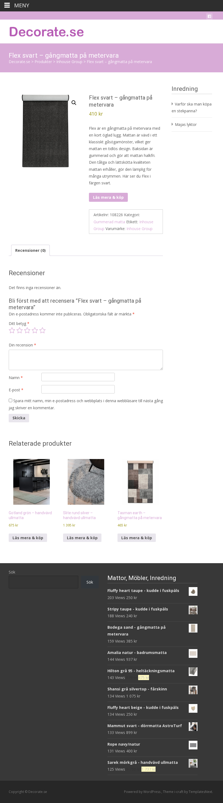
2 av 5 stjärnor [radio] (19, 330)
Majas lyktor (186, 124)
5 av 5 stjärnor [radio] (42, 330)
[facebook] (209, 17)
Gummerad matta (109, 221)
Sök (12, 572)
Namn (16, 377)
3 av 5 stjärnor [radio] (27, 330)
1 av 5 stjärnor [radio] (12, 330)
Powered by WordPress (142, 791)
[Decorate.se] (42, 30)
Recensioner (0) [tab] (30, 250)
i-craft (179, 791)
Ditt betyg (19, 323)
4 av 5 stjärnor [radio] (35, 330)
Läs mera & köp (108, 197)
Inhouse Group (139, 228)
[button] (74, 103)
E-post (16, 389)
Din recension (22, 345)
